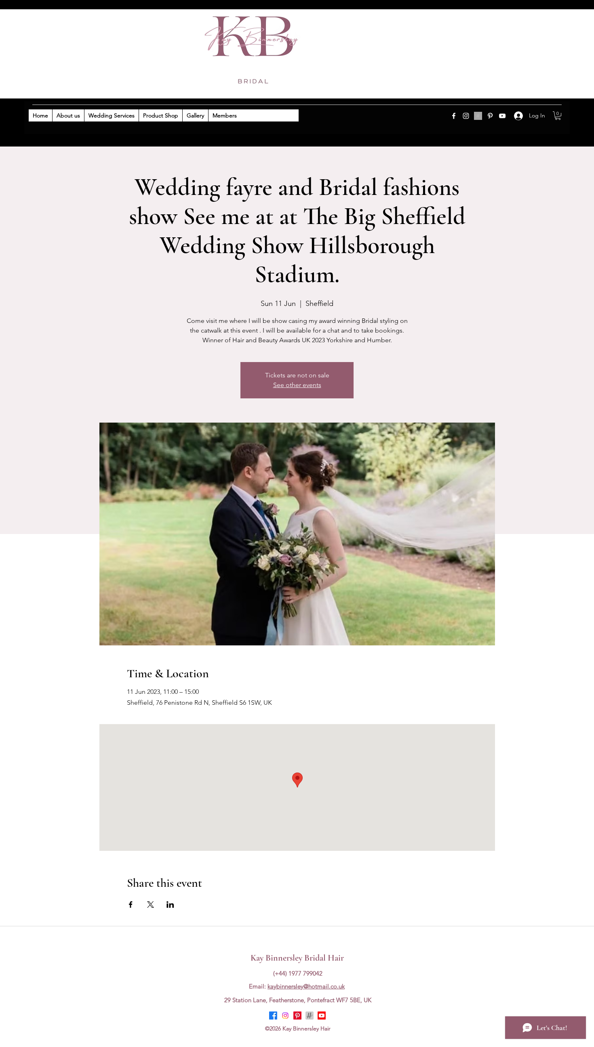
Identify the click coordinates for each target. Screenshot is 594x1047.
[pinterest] (490, 116)
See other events (297, 385)
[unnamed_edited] (309, 1015)
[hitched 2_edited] (478, 116)
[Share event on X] (150, 904)
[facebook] (454, 116)
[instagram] (466, 116)
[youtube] (502, 116)
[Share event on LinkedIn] (170, 904)
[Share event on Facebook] (131, 904)
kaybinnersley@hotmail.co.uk (306, 986)
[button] (558, 115)
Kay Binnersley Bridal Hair (297, 958)
